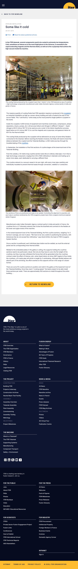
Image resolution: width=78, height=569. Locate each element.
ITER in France (8, 358)
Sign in (41, 554)
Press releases (44, 402)
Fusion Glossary (44, 368)
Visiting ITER (7, 371)
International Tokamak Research (50, 361)
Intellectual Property (46, 524)
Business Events (44, 531)
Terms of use (19, 564)
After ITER (42, 364)
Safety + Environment (10, 452)
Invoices (42, 534)
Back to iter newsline (13, 14)
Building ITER (7, 386)
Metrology (6, 418)
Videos (41, 418)
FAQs (5, 364)
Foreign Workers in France (48, 528)
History (5, 361)
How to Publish (8, 534)
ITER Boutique (8, 500)
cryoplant (67, 113)
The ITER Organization (10, 349)
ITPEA (5, 521)
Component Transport (10, 449)
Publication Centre (45, 424)
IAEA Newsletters (9, 543)
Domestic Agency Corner (47, 537)
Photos (41, 415)
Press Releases (44, 500)
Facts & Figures (44, 493)
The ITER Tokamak (9, 439)
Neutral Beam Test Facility (12, 396)
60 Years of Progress (46, 355)
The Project (8, 379)
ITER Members (8, 352)
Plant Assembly (8, 408)
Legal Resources (9, 368)
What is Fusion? (44, 345)
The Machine (8, 432)
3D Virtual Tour (44, 421)
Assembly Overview (10, 402)
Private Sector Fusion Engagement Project (17, 524)
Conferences (7, 531)
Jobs (5, 487)
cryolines (25, 143)
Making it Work (44, 349)
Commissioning (8, 411)
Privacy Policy (34, 564)
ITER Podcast (43, 405)
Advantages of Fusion (46, 352)
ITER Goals (42, 358)
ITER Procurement (45, 521)
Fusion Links (7, 528)
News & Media (44, 379)
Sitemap (6, 564)
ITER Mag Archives (45, 408)
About (6, 342)
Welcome (42, 490)
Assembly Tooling (9, 415)
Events (41, 399)
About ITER (7, 490)
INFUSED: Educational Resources (14, 509)
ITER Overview (8, 345)
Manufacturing (8, 446)
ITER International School (11, 537)
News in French (44, 396)
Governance (7, 355)
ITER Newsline (44, 389)
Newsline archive (45, 392)
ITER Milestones (44, 496)
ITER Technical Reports (11, 540)
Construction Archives (10, 392)
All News (42, 386)
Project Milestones (9, 424)
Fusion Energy (45, 342)
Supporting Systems (10, 443)
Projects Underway (9, 389)
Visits (5, 503)
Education (6, 506)
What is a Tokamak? (10, 436)
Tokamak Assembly (10, 405)
